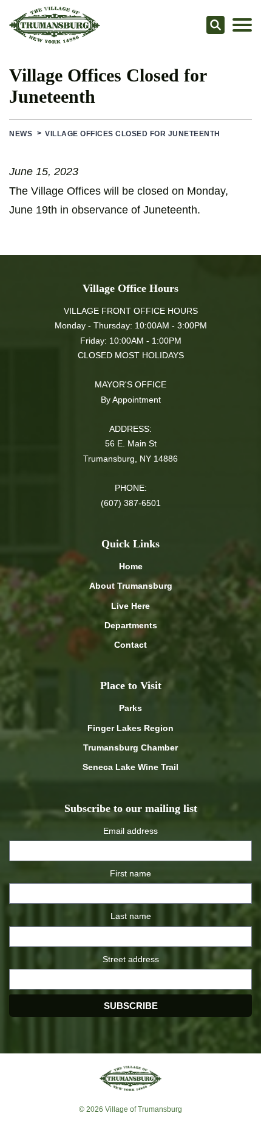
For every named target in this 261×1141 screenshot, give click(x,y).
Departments (130, 625)
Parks (130, 708)
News (20, 134)
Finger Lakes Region (130, 728)
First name (130, 873)
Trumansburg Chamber (130, 747)
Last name (130, 916)
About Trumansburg (130, 586)
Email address (130, 831)
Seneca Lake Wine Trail (130, 767)
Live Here (130, 606)
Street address (131, 959)
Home (131, 566)
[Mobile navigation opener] (242, 25)
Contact (130, 645)
